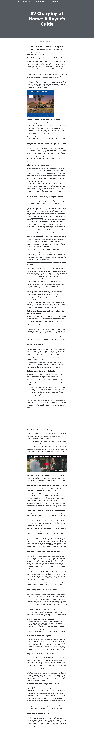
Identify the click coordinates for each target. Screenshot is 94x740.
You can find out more (37, 218)
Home (69, 1)
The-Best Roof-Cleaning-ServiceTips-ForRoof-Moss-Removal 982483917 (38, 2)
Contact (74, 1)
